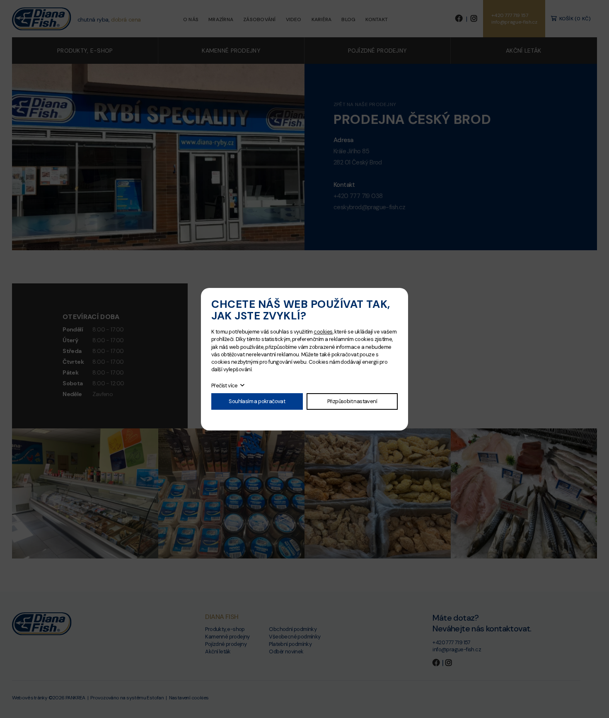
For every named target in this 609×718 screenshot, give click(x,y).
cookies (323, 331)
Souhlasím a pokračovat (257, 401)
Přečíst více (224, 385)
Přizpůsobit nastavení (352, 401)
